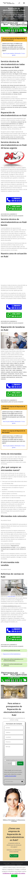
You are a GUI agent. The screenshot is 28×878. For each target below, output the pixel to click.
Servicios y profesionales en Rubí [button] (12, 650)
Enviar (20, 763)
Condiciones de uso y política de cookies (14, 873)
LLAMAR (14, 856)
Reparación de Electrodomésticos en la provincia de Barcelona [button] (13, 660)
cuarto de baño (11, 596)
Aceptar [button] (14, 876)
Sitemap (19, 865)
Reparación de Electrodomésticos (11, 654)
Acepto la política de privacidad (14, 760)
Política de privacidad (17, 863)
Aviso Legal (7, 863)
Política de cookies (10, 865)
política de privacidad (10, 776)
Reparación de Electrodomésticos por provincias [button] (13, 664)
